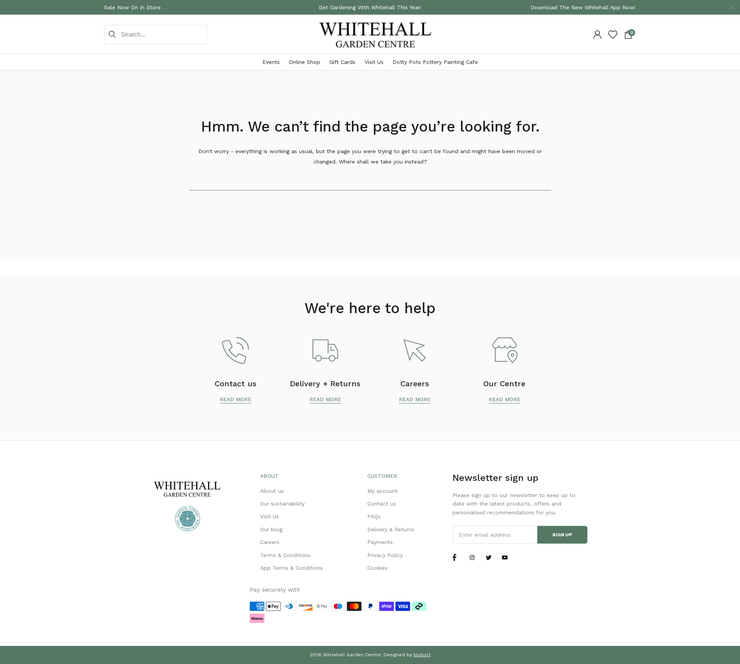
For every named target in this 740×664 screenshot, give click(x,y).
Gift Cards (342, 62)
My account (382, 491)
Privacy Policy (385, 555)
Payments (380, 542)
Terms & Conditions (285, 555)
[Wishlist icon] (613, 34)
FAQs (374, 516)
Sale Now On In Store (132, 7)
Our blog (271, 529)
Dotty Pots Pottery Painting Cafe (435, 62)
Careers (269, 542)
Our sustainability (282, 504)
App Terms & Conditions (291, 568)
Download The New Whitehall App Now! (583, 7)
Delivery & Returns (390, 529)
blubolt (422, 654)
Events (271, 62)
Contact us (381, 504)
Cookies (377, 568)
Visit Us (374, 62)
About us (272, 491)
